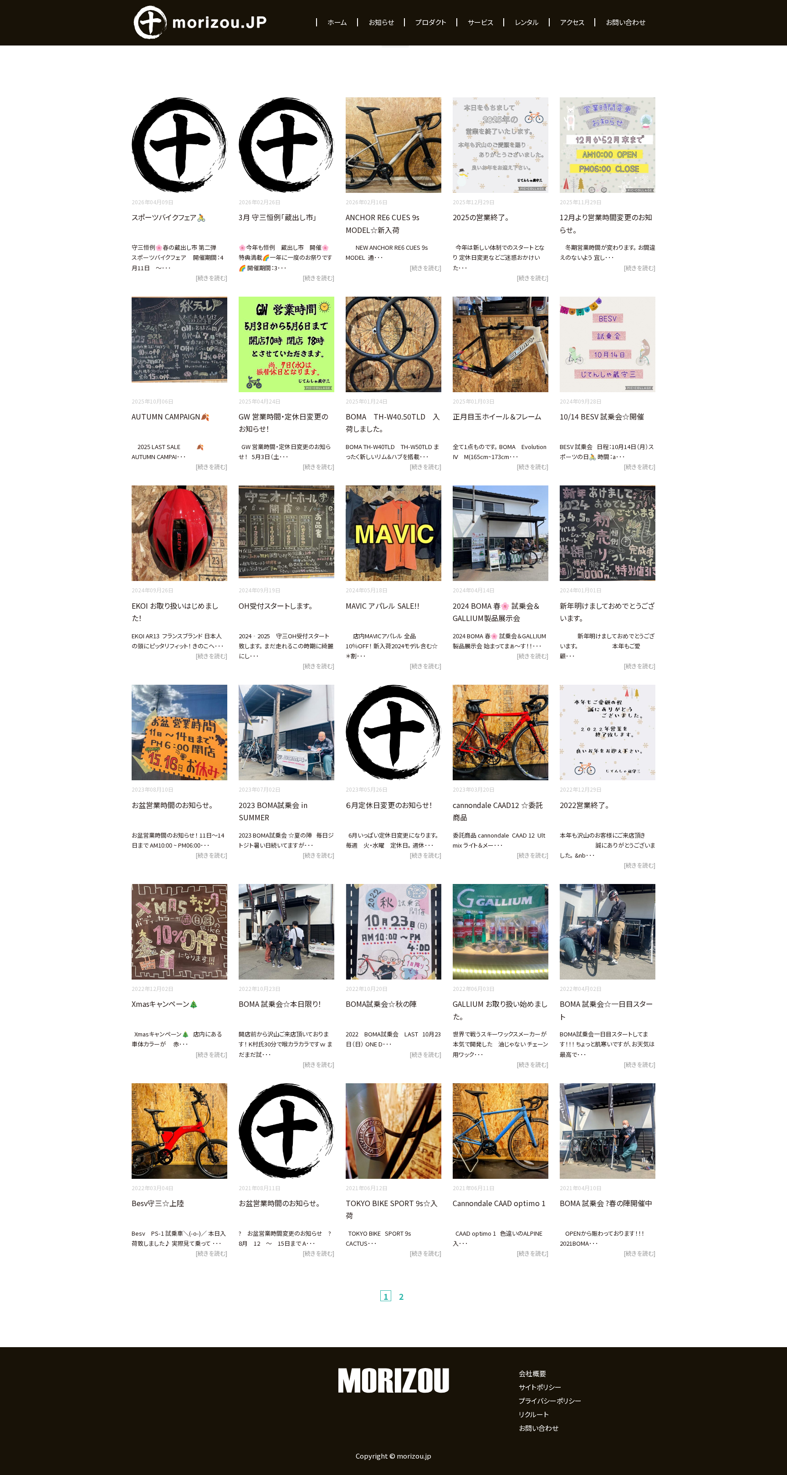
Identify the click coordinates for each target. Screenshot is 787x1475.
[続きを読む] (211, 277)
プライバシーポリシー (550, 1400)
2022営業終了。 (584, 804)
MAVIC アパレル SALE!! (382, 605)
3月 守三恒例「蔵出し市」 (278, 217)
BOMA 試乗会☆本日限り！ (280, 1003)
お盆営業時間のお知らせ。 (172, 804)
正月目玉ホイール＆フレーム (497, 416)
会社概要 (532, 1373)
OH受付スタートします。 (275, 605)
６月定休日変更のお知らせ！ (389, 804)
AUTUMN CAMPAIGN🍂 (171, 416)
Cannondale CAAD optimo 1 (499, 1202)
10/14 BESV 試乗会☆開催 (602, 416)
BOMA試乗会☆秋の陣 (381, 1003)
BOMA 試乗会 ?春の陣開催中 (606, 1202)
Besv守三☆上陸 (158, 1202)
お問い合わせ (538, 1428)
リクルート (534, 1414)
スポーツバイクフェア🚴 (169, 217)
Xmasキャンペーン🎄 (165, 1003)
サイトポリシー (540, 1387)
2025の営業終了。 (481, 217)
